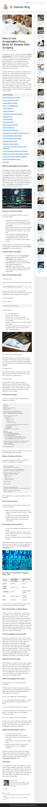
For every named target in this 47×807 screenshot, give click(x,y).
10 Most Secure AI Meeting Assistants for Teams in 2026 (41, 158)
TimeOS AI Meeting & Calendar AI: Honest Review (41, 258)
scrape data (28, 89)
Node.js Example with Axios (10, 125)
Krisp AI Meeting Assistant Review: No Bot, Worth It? (41, 182)
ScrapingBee (25, 255)
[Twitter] (5, 789)
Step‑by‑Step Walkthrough (10, 105)
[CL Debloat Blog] (5, 7)
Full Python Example (8, 122)
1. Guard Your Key (8, 108)
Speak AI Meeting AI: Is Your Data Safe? (41, 48)
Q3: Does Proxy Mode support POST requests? (16, 154)
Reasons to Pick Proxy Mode (11, 100)
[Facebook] (3, 789)
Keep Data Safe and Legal (10, 141)
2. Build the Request (8, 111)
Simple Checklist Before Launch (11, 159)
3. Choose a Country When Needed (12, 114)
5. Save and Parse (8, 119)
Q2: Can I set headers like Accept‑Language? (15, 151)
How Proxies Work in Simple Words (12, 135)
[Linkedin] (6, 789)
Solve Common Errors (9, 127)
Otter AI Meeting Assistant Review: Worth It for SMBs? (41, 110)
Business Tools (7, 793)
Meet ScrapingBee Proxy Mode (11, 97)
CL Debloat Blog (20, 7)
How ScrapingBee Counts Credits (12, 138)
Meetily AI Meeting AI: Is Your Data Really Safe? (41, 146)
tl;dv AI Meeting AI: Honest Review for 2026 (41, 232)
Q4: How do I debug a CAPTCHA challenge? (15, 156)
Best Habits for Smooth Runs (11, 130)
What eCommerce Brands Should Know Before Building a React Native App (41, 207)
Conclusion (6, 162)
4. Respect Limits (7, 116)
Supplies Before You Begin (10, 103)
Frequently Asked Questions (11, 144)
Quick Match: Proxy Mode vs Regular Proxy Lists (16, 133)
